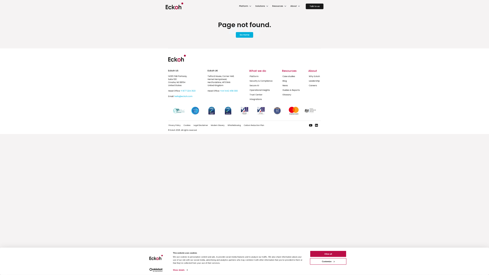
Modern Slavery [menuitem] (218, 125)
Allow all (328, 254)
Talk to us (315, 6)
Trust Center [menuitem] (256, 94)
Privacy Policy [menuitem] (175, 125)
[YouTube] (311, 125)
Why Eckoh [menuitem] (314, 76)
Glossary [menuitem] (286, 94)
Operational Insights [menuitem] (260, 90)
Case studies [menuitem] (288, 76)
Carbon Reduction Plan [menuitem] (254, 125)
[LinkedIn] (316, 125)
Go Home (244, 34)
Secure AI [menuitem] (254, 85)
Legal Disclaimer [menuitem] (201, 125)
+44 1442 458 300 (229, 90)
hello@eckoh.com (183, 96)
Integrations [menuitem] (256, 99)
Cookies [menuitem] (187, 125)
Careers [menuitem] (313, 85)
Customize (326, 261)
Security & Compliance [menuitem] (261, 80)
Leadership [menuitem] (314, 80)
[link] (245, 6)
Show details (179, 270)
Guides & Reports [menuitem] (291, 90)
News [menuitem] (285, 85)
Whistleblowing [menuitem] (234, 125)
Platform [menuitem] (254, 76)
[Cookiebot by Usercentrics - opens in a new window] (156, 270)
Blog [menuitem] (284, 80)
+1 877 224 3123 (187, 90)
